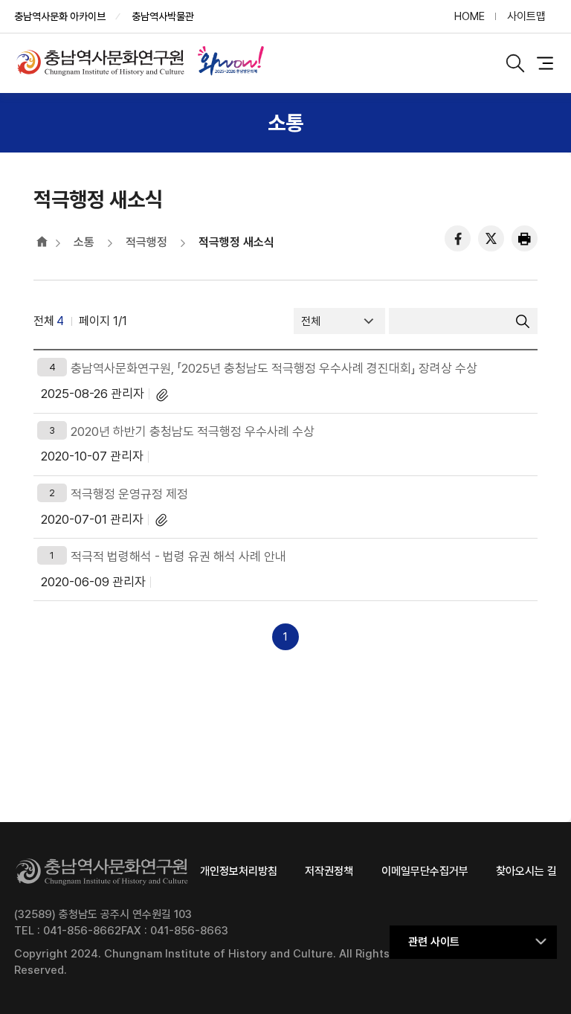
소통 (84, 242)
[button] (473, 942)
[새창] (229, 62)
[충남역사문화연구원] (104, 62)
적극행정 (146, 242)
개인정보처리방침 (238, 871)
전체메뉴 (545, 63)
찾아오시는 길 (526, 871)
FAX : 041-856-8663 (174, 930)
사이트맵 (526, 16)
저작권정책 (329, 871)
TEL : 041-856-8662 (67, 930)
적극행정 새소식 (236, 242)
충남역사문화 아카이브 (60, 16)
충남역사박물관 (163, 16)
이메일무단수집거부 (424, 871)
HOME (469, 16)
